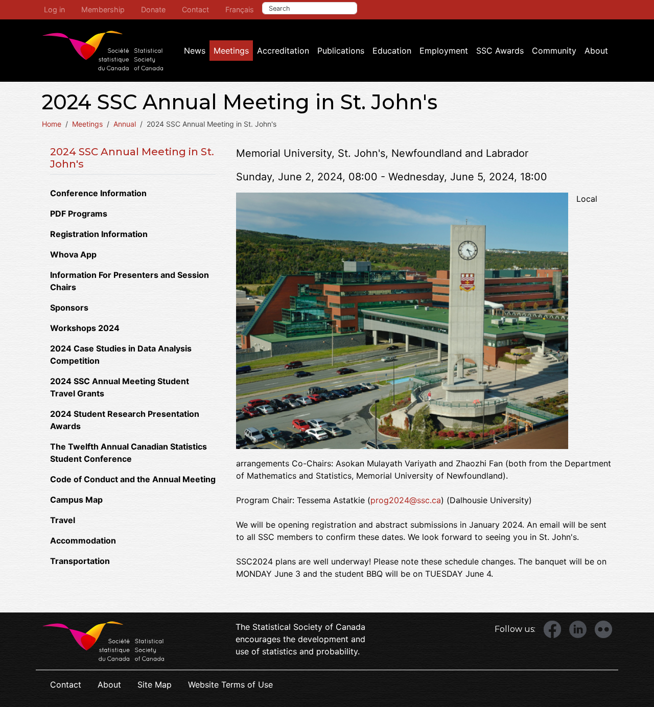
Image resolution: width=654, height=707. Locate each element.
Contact (195, 9)
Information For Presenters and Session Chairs (129, 281)
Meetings (231, 50)
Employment (443, 50)
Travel (62, 520)
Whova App (73, 254)
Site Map (154, 684)
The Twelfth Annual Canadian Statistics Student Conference (128, 452)
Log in (54, 9)
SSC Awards (500, 50)
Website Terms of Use (230, 684)
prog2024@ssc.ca (405, 500)
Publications (340, 50)
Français (239, 9)
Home (51, 124)
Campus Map (76, 499)
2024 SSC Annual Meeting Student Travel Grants (119, 387)
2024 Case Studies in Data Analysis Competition (121, 354)
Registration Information (99, 234)
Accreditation (283, 50)
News (194, 50)
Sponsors (69, 307)
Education (391, 50)
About (596, 50)
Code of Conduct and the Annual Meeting (133, 479)
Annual (124, 124)
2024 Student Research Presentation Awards (124, 420)
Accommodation (83, 540)
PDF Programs (78, 213)
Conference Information (98, 193)
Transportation (80, 561)
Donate (153, 9)
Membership (103, 9)
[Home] (103, 50)
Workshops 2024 (85, 328)
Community (554, 50)
